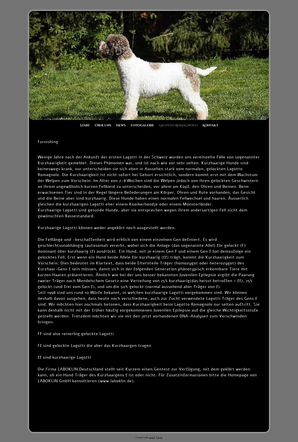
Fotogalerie (142, 125)
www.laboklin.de (116, 381)
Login (159, 437)
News (121, 125)
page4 (152, 437)
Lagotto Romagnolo (178, 125)
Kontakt (210, 125)
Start (85, 125)
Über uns (103, 125)
